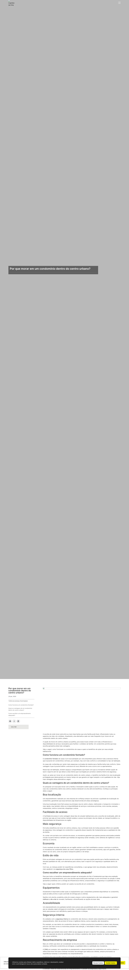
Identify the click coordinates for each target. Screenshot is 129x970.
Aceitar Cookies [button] (110, 963)
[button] (18, 727)
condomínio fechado (51, 759)
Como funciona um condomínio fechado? (21, 705)
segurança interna (62, 919)
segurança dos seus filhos (64, 869)
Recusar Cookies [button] (98, 963)
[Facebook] (10, 721)
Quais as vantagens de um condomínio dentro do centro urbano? (20, 709)
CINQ (46, 949)
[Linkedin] (18, 721)
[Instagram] (14, 721)
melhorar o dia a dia (49, 899)
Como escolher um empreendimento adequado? (19, 714)
